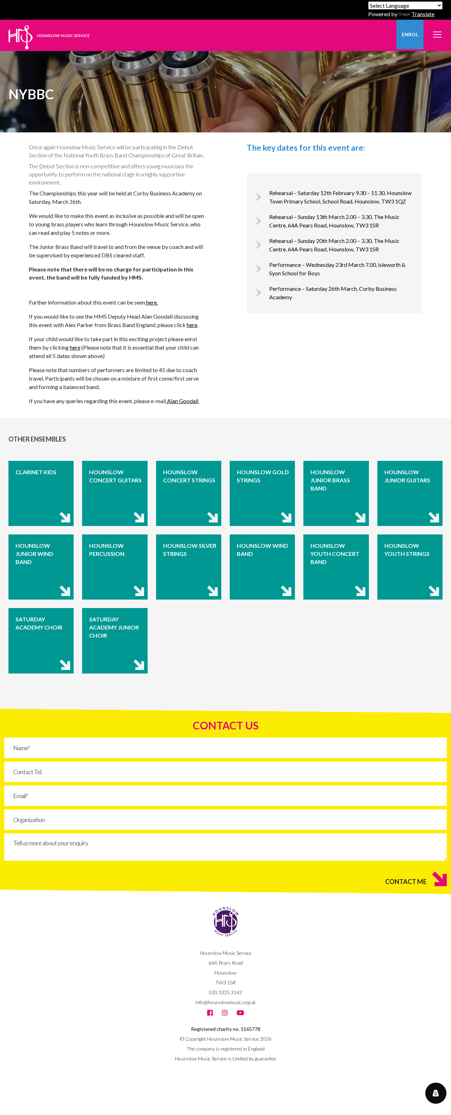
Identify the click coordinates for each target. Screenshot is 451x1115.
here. (151, 302)
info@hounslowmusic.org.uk (226, 1002)
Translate (423, 14)
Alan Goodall (182, 400)
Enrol (410, 34)
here (192, 324)
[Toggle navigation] (437, 30)
